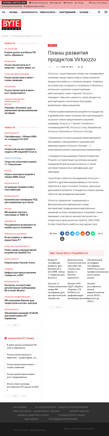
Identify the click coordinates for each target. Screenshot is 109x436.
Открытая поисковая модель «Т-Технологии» (21, 163)
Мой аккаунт (32, 419)
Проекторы (10, 62)
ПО (3, 12)
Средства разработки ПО (17, 246)
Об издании (19, 407)
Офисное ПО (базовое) (16, 234)
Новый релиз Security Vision (20, 262)
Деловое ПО (10, 221)
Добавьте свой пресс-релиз (33, 415)
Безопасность (29, 12)
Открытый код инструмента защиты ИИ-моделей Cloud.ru (21, 150)
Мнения (69, 3)
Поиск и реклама (13, 158)
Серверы (9, 269)
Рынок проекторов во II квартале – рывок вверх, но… (20, 66)
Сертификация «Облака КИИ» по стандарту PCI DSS (21, 138)
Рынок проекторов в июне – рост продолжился (20, 91)
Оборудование (67, 12)
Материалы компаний (13, 6)
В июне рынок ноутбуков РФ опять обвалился (20, 53)
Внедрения (56, 3)
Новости (52, 45)
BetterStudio (89, 429)
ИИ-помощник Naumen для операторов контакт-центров (21, 301)
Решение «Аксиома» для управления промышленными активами (21, 110)
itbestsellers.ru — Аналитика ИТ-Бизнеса (36, 411)
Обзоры (80, 3)
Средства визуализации (17, 74)
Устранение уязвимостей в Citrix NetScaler (19, 188)
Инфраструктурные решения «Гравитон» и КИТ (20, 274)
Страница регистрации (71, 415)
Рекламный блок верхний (63, 419)
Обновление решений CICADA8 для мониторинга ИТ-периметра (21, 316)
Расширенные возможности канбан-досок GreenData (20, 226)
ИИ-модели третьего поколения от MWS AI (16, 213)
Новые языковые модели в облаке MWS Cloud (20, 175)
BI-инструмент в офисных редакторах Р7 (19, 238)
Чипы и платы (47, 12)
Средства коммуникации (17, 297)
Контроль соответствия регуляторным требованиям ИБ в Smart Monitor (20, 288)
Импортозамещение (39, 3)
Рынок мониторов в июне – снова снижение (20, 79)
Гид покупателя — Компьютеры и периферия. (63, 407)
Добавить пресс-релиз (35, 6)
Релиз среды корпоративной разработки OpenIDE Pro (20, 251)
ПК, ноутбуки (11, 49)
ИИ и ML (8, 104)
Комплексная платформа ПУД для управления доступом (21, 201)
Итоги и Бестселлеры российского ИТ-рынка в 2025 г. (23, 387)
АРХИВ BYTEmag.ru (79, 411)
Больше (84, 12)
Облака (13, 12)
